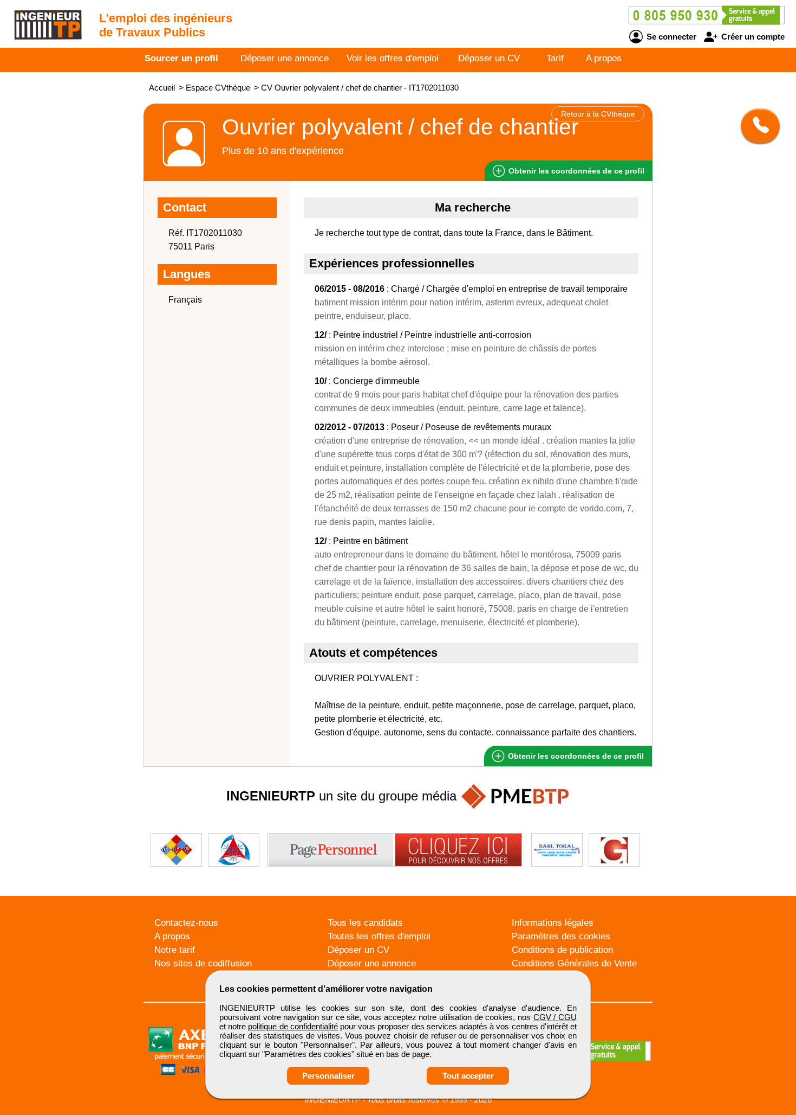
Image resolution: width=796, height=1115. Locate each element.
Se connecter (670, 36)
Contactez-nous (186, 923)
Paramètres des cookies (561, 936)
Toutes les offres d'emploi (379, 936)
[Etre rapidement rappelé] (756, 126)
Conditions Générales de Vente (574, 963)
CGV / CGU (555, 1017)
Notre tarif (174, 950)
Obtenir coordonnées (575, 170)
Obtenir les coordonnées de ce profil (575, 756)
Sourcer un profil (181, 58)
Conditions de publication (562, 950)
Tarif (555, 58)
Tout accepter (468, 1075)
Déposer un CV (489, 58)
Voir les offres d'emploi (393, 58)
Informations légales (552, 923)
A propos (604, 58)
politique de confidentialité (292, 1026)
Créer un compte (752, 36)
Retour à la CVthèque (598, 114)
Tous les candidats (365, 923)
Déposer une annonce (284, 58)
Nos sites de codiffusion (203, 963)
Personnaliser (328, 1075)
